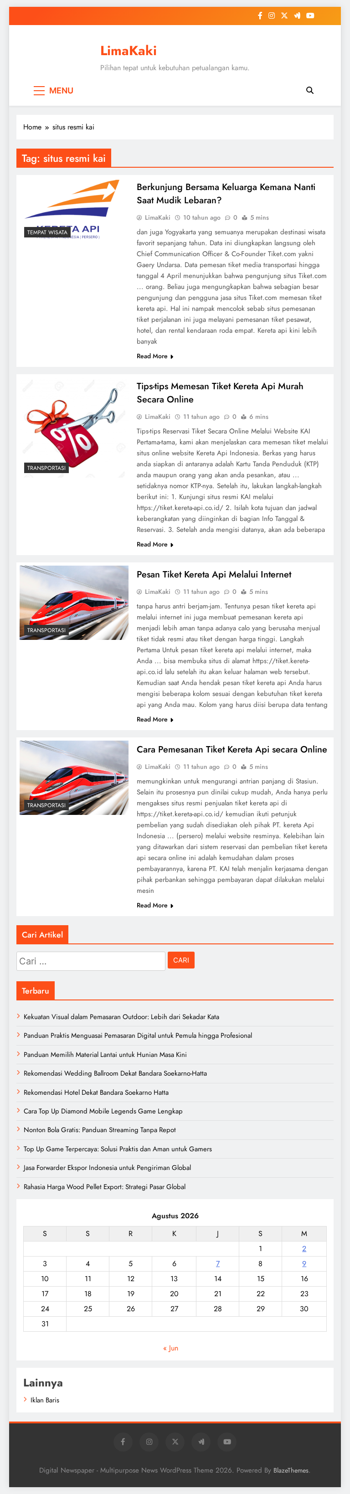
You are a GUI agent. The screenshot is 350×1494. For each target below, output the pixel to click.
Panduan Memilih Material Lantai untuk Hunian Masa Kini (105, 1055)
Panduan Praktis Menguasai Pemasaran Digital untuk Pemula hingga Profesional (138, 1035)
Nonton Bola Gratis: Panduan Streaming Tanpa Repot (100, 1130)
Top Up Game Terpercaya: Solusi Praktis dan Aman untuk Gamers (118, 1149)
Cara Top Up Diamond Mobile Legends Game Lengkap (103, 1111)
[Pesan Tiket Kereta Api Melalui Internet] (74, 603)
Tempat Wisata (47, 232)
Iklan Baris (45, 1400)
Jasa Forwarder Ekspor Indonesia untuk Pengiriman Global (107, 1168)
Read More (152, 356)
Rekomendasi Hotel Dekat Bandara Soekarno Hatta (96, 1092)
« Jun (170, 1348)
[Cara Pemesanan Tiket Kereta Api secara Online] (74, 778)
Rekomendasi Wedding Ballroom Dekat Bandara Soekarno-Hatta (115, 1073)
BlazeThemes (291, 1470)
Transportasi (46, 468)
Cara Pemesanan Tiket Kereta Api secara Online (232, 749)
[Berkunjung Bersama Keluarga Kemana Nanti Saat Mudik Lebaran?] (74, 210)
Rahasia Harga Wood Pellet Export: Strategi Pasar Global (104, 1187)
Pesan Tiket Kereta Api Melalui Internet (214, 574)
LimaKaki (128, 50)
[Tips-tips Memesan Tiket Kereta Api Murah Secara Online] (74, 427)
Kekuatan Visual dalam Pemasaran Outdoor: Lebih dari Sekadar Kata (121, 1017)
